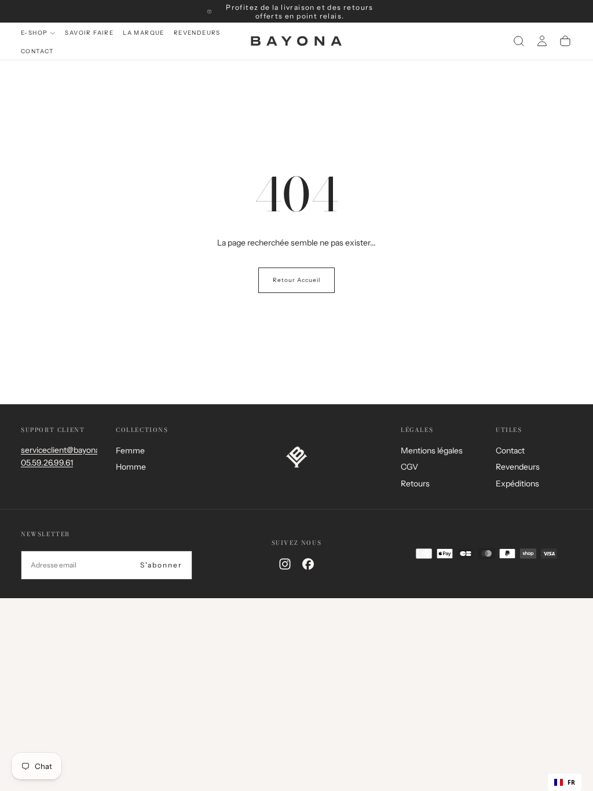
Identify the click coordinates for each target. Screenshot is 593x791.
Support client (53, 430)
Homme (131, 467)
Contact (37, 51)
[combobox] (564, 782)
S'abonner (161, 565)
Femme (130, 450)
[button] (519, 41)
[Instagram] (285, 564)
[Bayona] (296, 457)
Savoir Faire (89, 32)
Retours (415, 483)
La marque (143, 32)
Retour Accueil (296, 280)
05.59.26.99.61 (47, 462)
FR (571, 782)
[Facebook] (308, 564)
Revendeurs (197, 32)
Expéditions (517, 483)
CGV (409, 467)
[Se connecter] (542, 41)
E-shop (34, 32)
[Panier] (565, 41)
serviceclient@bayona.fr (64, 450)
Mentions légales (432, 450)
